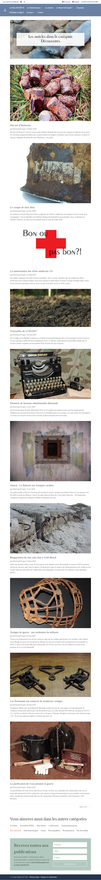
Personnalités (54, 831)
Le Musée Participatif (64, 8)
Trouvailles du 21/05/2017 (23, 331)
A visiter (13, 826)
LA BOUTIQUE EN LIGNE (89, 2)
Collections (54, 826)
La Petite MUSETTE (16, 8)
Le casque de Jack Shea (22, 207)
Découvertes (15, 831)
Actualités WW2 (27, 826)
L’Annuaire (80, 8)
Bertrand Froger (19, 129)
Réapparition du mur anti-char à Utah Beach (33, 557)
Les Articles (49, 8)
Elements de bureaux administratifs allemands (34, 403)
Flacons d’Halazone (20, 125)
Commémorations (69, 826)
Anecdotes (41, 826)
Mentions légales (34, 877)
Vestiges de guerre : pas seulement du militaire (34, 632)
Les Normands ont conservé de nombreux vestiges (36, 701)
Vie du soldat (82, 831)
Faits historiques (31, 831)
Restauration (68, 831)
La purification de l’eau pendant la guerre (31, 783)
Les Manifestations (33, 8)
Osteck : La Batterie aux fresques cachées (32, 485)
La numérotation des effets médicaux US (31, 271)
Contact (40, 12)
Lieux (43, 831)
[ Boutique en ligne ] (16, 12)
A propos (29, 12)
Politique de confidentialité (49, 877)
